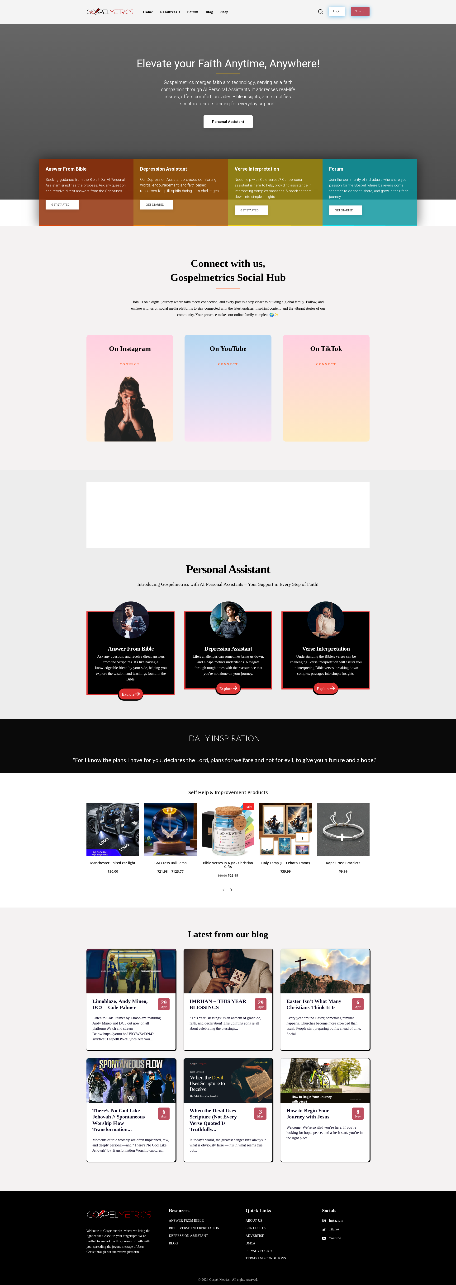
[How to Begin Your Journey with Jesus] (325, 1080)
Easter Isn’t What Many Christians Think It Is (313, 1004)
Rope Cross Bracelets (343, 863)
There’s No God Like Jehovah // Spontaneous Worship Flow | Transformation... (118, 1120)
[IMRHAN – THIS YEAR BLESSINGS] (228, 971)
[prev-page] (223, 890)
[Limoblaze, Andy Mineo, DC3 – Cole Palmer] (131, 971)
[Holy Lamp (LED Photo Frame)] (285, 829)
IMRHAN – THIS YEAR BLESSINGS (218, 1004)
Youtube (335, 1238)
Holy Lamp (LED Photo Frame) (285, 863)
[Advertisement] (228, 515)
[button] (320, 11)
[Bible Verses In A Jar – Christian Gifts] (228, 829)
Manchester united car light (112, 863)
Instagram (336, 1220)
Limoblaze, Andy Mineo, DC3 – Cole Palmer (120, 1004)
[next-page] (231, 890)
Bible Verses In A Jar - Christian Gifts (228, 865)
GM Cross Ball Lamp (170, 863)
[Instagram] (324, 1221)
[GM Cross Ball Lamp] (170, 829)
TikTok (334, 1229)
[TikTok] (324, 1230)
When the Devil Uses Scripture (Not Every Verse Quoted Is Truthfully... (213, 1120)
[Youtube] (324, 1238)
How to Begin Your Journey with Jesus (307, 1114)
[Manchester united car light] (112, 829)
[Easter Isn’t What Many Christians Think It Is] (325, 971)
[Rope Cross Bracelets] (343, 829)
